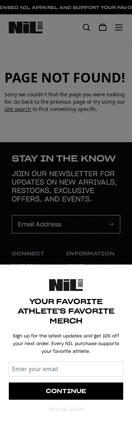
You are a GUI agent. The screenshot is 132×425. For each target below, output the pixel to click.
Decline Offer (66, 409)
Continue (66, 391)
